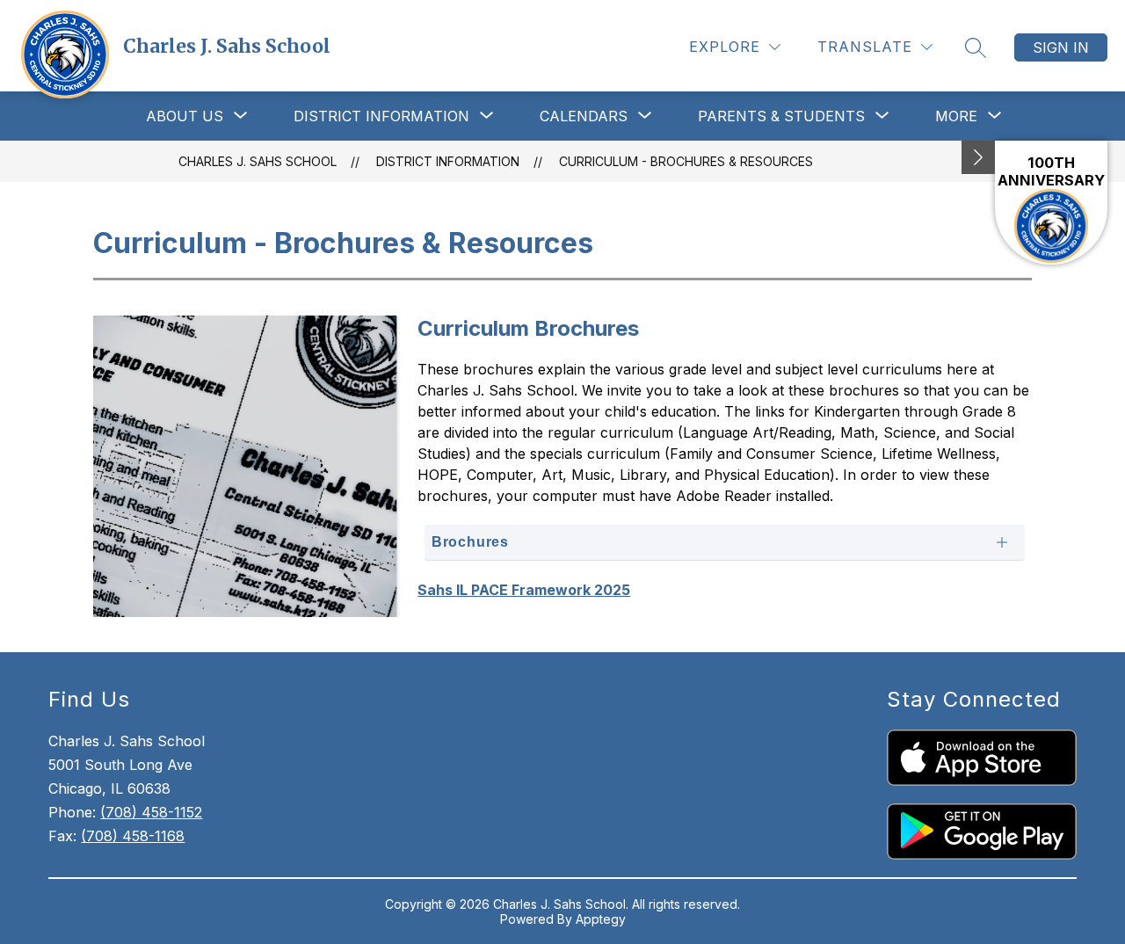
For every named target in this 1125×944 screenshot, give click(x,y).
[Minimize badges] (978, 157)
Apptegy (601, 918)
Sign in (1061, 47)
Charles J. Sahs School (257, 161)
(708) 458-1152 (151, 812)
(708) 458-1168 (133, 836)
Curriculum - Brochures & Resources (686, 161)
